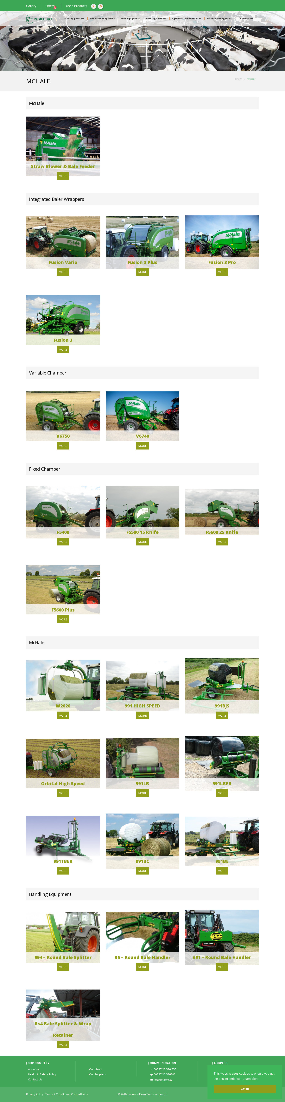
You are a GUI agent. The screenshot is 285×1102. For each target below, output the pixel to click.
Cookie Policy (79, 1094)
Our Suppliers (97, 1074)
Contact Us (35, 1079)
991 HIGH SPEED (142, 706)
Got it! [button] (245, 1088)
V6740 (142, 436)
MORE (63, 176)
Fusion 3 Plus (142, 262)
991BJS (222, 706)
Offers (50, 6)
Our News (95, 1069)
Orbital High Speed (63, 783)
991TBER (63, 861)
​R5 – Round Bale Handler (142, 957)
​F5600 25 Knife (222, 532)
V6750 (63, 436)
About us (33, 1069)
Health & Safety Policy (42, 1074)
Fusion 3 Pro (222, 262)
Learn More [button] (250, 1078)
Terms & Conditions (57, 1094)
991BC (142, 861)
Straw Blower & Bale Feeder (63, 166)
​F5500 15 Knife (142, 532)
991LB (142, 783)
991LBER (221, 783)
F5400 (63, 532)
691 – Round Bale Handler (222, 957)
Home (238, 79)
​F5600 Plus (63, 610)
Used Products (76, 6)
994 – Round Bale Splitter (63, 957)
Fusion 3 (63, 340)
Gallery (31, 6)
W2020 (63, 706)
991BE (222, 861)
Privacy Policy (34, 1094)
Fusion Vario (63, 262)
